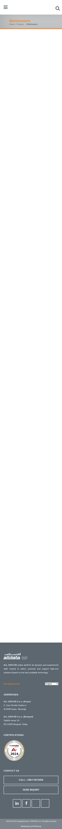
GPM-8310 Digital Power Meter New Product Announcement (29, 445)
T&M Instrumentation (27, 604)
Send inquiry (31, 790)
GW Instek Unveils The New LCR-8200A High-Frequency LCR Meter (28, 72)
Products (20, 24)
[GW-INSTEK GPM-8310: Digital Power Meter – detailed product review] (31, 229)
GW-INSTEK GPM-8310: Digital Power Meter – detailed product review (30, 250)
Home (11, 24)
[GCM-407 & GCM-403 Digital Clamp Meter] (31, 323)
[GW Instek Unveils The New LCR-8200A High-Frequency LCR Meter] (31, 50)
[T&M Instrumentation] (31, 582)
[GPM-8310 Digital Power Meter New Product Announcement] (31, 425)
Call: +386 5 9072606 (31, 780)
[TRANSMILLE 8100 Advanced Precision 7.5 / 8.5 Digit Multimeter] (31, 496)
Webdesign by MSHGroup (31, 826)
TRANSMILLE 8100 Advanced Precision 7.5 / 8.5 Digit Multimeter (31, 515)
